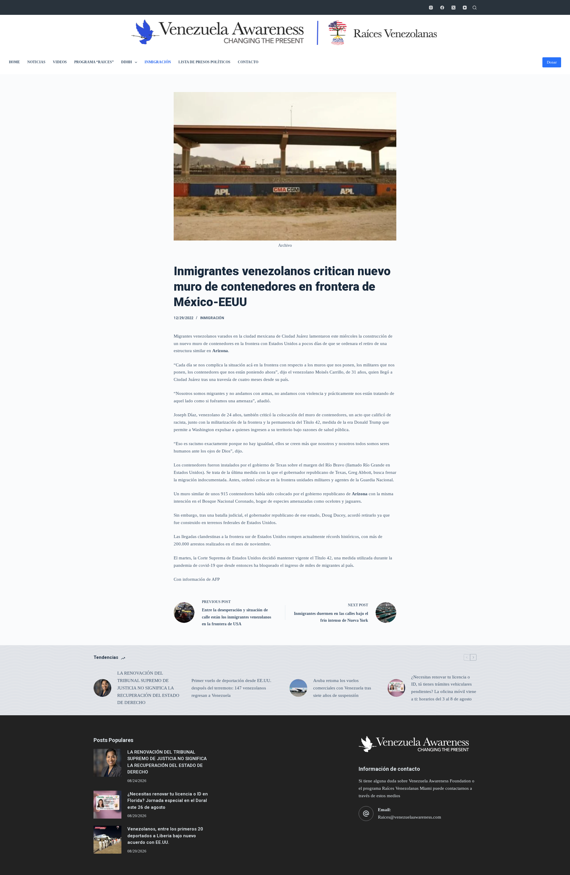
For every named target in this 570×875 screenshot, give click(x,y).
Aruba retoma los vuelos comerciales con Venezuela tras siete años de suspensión (342, 688)
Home (14, 62)
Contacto (248, 62)
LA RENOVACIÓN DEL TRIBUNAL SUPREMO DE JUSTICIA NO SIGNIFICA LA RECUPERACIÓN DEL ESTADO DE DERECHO (148, 688)
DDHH (126, 62)
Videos (60, 62)
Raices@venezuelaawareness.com (409, 817)
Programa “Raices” (94, 62)
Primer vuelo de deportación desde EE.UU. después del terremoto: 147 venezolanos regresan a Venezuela (231, 688)
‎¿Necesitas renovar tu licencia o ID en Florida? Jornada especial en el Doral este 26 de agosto (167, 800)
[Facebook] (442, 8)
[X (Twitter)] (453, 8)
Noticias (36, 62)
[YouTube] (465, 8)
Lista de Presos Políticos (204, 62)
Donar (552, 62)
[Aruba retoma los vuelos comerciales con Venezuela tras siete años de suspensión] (298, 688)
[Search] (474, 8)
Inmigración (158, 62)
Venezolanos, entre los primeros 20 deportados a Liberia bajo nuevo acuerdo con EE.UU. (165, 835)
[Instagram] (431, 8)
